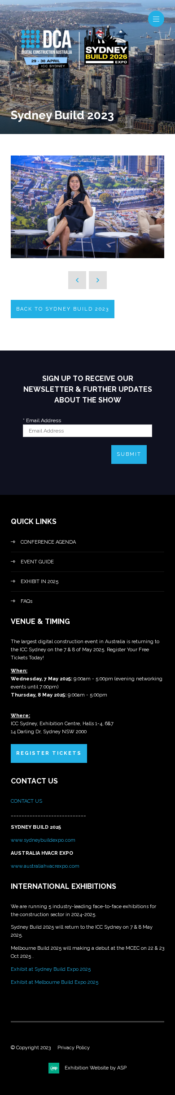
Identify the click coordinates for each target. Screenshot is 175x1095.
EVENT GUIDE (37, 562)
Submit (129, 454)
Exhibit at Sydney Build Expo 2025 (51, 969)
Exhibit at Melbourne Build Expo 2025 (54, 982)
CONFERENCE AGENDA (48, 542)
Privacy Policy (73, 1048)
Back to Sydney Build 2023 (62, 309)
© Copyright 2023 (31, 1048)
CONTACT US (27, 801)
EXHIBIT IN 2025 (39, 581)
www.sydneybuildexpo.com (43, 840)
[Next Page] (98, 280)
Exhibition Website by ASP (96, 1068)
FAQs (26, 601)
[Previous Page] (77, 280)
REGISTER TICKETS (49, 753)
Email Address (42, 420)
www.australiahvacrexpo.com (45, 866)
